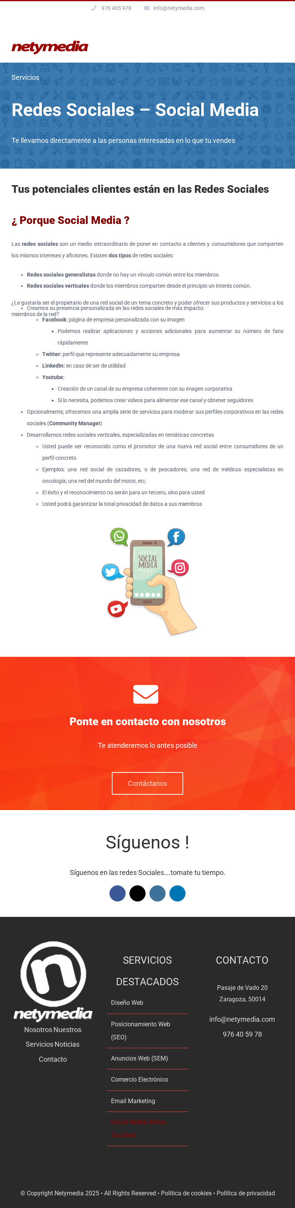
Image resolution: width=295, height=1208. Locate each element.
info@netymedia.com (178, 8)
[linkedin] (177, 893)
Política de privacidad (246, 1193)
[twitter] (137, 893)
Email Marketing (133, 1101)
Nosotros (38, 1030)
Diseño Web (127, 1002)
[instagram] (157, 893)
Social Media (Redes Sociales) (138, 1129)
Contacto (53, 1059)
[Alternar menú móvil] (280, 45)
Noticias (67, 1044)
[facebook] (117, 893)
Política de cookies (186, 1193)
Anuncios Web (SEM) (139, 1058)
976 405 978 (116, 8)
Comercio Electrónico (139, 1079)
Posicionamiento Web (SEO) (140, 1031)
